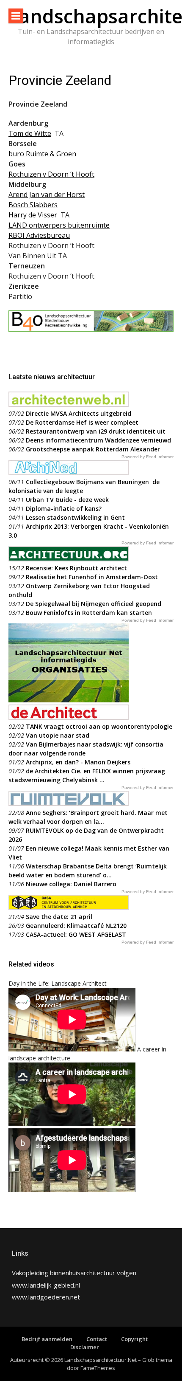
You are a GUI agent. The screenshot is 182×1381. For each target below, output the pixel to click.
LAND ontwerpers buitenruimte (59, 225)
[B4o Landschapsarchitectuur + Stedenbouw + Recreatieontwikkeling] (91, 329)
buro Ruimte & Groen (42, 153)
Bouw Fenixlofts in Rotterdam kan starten (89, 613)
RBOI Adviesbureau (39, 235)
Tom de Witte (29, 133)
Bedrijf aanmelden (47, 1339)
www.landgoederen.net (46, 1297)
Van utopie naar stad (57, 735)
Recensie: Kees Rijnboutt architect (76, 568)
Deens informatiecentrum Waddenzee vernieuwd (98, 440)
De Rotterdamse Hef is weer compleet (82, 422)
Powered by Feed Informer (147, 456)
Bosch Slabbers (33, 204)
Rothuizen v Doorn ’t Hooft (51, 174)
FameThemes (97, 1368)
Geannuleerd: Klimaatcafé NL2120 (76, 926)
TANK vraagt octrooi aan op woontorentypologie (99, 726)
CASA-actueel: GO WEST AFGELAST (76, 934)
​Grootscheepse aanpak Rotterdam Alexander (93, 449)
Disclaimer (84, 1347)
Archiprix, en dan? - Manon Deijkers (78, 762)
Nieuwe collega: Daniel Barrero (71, 884)
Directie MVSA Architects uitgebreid (78, 413)
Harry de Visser (32, 215)
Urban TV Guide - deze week (67, 500)
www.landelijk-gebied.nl (46, 1285)
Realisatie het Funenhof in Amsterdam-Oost (92, 577)
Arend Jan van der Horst (46, 194)
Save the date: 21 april (59, 917)
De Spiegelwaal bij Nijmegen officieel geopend (93, 604)
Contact (96, 1339)
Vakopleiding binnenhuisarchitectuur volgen (74, 1272)
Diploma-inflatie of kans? (64, 508)
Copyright (134, 1339)
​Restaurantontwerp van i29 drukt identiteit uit (95, 431)
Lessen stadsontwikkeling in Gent (75, 517)
